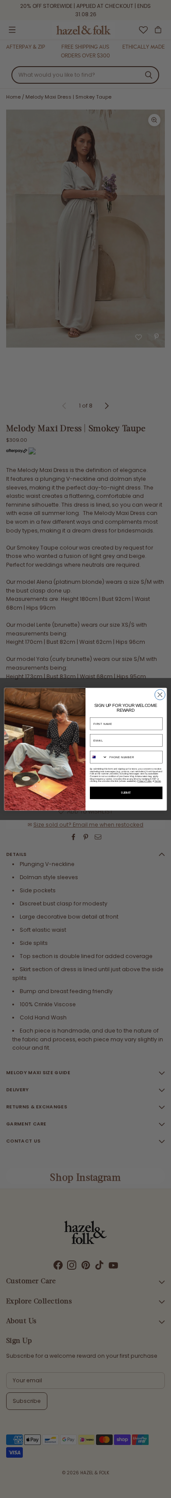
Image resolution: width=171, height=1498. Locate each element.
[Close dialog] (160, 694)
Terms (157, 781)
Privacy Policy (144, 781)
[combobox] (98, 757)
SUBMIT (126, 793)
